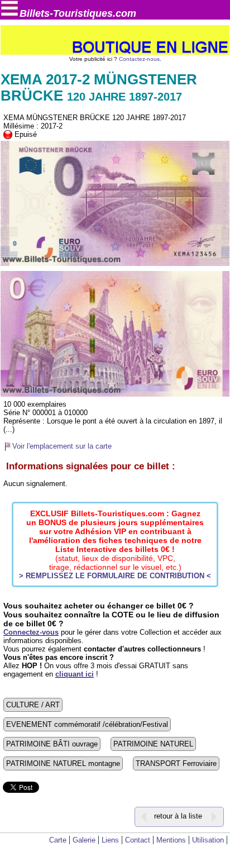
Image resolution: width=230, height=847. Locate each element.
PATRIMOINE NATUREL (153, 744)
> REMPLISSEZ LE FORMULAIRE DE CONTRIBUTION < (115, 576)
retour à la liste (178, 816)
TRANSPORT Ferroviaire (176, 763)
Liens (110, 840)
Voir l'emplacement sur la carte (62, 446)
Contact (137, 840)
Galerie (84, 840)
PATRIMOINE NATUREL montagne (63, 763)
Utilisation (208, 840)
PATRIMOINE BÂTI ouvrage (52, 744)
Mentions (171, 840)
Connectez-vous (31, 632)
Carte (57, 840)
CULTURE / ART (33, 705)
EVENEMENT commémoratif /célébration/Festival (87, 724)
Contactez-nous (139, 59)
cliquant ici (74, 674)
